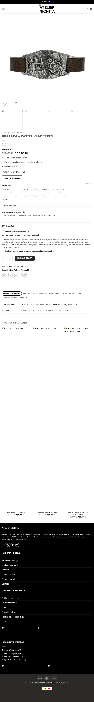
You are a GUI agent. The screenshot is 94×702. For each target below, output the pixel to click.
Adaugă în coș (24, 258)
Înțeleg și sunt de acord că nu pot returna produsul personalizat (29, 251)
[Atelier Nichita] (47, 8)
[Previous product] (9, 144)
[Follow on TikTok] (13, 545)
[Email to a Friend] (17, 275)
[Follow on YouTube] (17, 545)
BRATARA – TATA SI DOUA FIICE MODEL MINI (78, 513)
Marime (4, 199)
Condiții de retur (8, 574)
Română (44, 2)
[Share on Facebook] (8, 275)
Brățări (11, 270)
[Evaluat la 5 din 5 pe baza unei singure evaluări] (47, 149)
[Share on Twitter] (13, 275)
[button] (3, 9)
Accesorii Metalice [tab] (10, 298)
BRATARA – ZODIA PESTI (16, 512)
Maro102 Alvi (40, 305)
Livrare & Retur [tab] (54, 293)
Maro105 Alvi (58, 305)
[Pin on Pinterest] (22, 275)
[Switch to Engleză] (49, 688)
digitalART (65, 683)
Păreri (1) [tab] (23, 298)
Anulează (88, 183)
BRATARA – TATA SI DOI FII (47, 512)
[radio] (6, 192)
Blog (4, 607)
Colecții (5, 132)
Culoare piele (6, 185)
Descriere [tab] (26, 293)
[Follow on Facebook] (4, 545)
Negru (66, 305)
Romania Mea (25, 270)
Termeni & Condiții (10, 560)
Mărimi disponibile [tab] (40, 293)
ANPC (4, 621)
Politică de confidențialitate (13, 617)
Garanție (5, 570)
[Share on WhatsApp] (4, 275)
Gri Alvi (23, 305)
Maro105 (49, 305)
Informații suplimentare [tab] (11, 293)
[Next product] (4, 144)
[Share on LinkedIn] (26, 275)
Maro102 (30, 305)
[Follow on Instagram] (8, 545)
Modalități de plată (10, 565)
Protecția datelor (9, 612)
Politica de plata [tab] (69, 293)
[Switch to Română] (44, 688)
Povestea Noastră (9, 603)
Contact (5, 584)
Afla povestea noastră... (20, 539)
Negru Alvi (73, 305)
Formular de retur (9, 579)
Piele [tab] (79, 293)
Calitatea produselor (10, 598)
